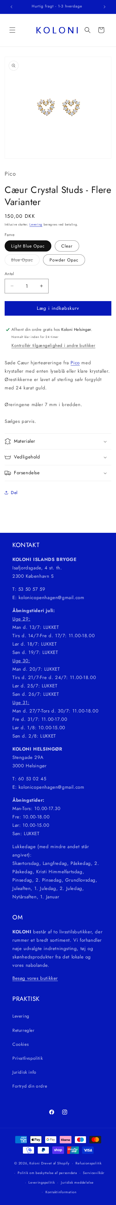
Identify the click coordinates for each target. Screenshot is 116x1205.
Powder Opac (64, 260)
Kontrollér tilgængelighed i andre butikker (53, 345)
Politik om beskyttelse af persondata (47, 1172)
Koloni (34, 1163)
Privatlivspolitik (27, 1058)
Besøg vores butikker (35, 978)
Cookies (20, 1044)
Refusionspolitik (88, 1163)
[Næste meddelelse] (104, 7)
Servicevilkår (93, 1172)
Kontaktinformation (61, 1192)
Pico (75, 362)
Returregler (23, 1030)
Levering (35, 224)
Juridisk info (24, 1072)
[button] (12, 30)
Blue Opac (25, 260)
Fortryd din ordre (29, 1086)
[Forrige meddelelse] (11, 7)
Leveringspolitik (41, 1182)
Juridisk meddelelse (77, 1182)
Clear (67, 246)
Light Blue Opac (28, 246)
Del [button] (14, 492)
